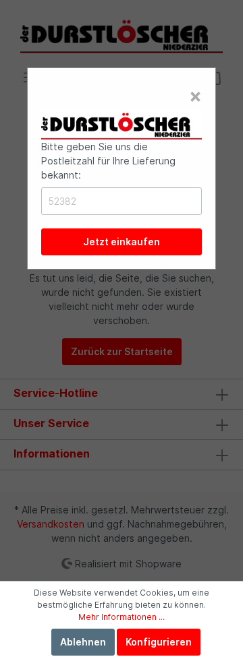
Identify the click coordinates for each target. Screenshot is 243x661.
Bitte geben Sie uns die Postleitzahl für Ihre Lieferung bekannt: (108, 161)
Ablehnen (83, 642)
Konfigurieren (159, 642)
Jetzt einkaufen (121, 241)
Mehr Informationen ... (121, 617)
